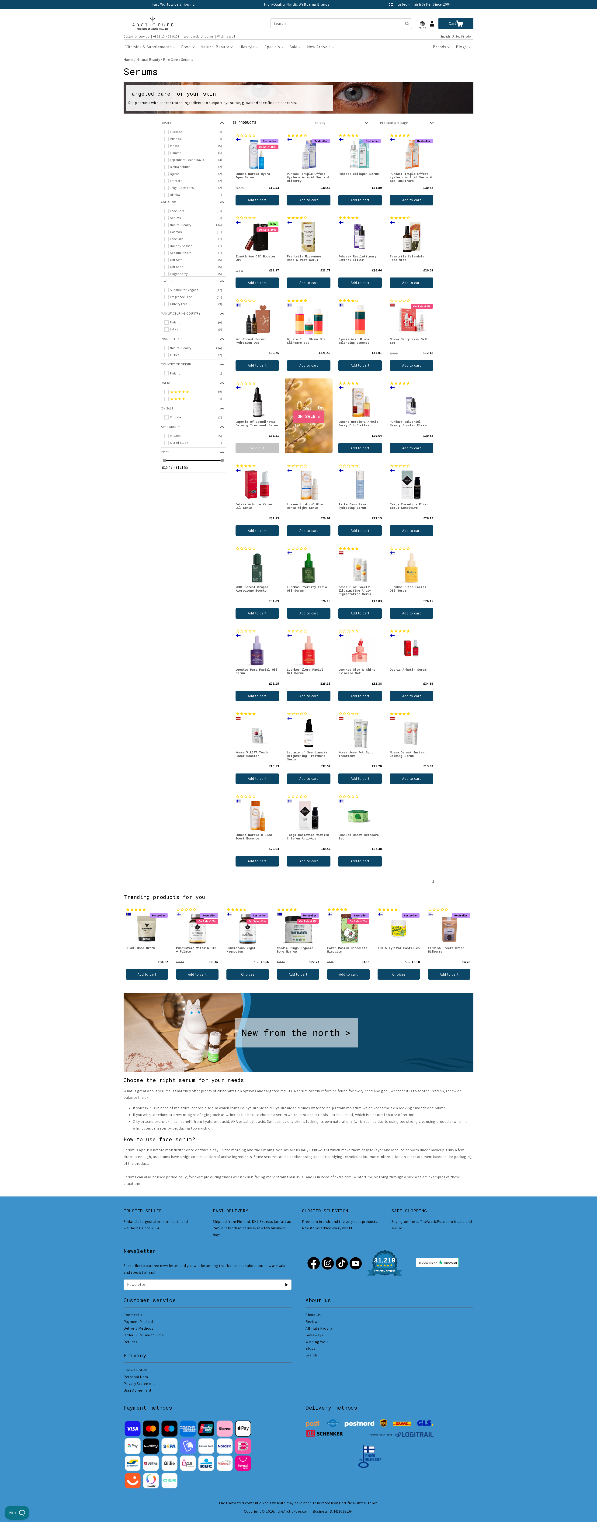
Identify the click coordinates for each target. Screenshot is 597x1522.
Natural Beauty (148, 59)
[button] (422, 24)
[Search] (407, 23)
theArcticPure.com (293, 1511)
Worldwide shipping (198, 36)
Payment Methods (139, 1321)
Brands (311, 1355)
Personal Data (136, 1376)
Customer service (136, 36)
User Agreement (137, 1390)
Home (128, 59)
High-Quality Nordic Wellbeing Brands (297, 4)
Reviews (312, 1321)
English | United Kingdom (457, 36)
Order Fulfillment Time (144, 1335)
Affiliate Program (320, 1328)
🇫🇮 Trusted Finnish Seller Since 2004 (420, 4)
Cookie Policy (135, 1370)
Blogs (310, 1348)
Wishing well (226, 36)
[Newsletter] (286, 1284)
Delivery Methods (138, 1328)
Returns (130, 1341)
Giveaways (314, 1335)
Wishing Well (316, 1341)
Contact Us (133, 1314)
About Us (313, 1314)
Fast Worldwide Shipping (173, 4)
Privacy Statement (139, 1383)
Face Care (170, 59)
